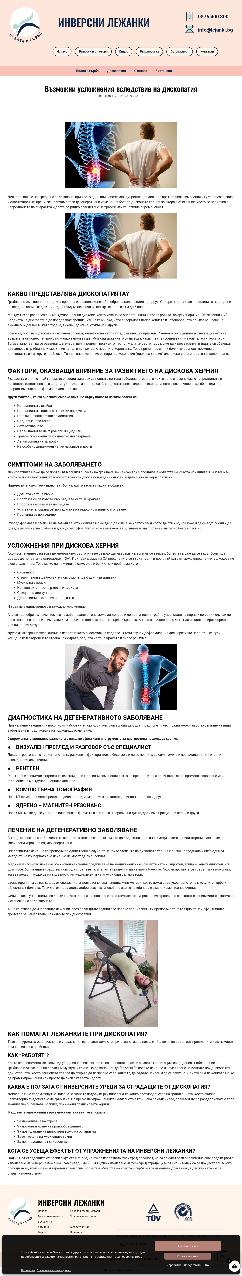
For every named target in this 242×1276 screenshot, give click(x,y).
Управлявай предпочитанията (188, 1265)
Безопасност (180, 51)
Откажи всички (187, 1256)
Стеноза (140, 71)
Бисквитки (28, 1270)
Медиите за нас (79, 1226)
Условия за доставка (83, 1216)
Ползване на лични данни (54, 1270)
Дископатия (116, 71)
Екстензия (164, 71)
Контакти (207, 51)
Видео (123, 51)
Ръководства (149, 51)
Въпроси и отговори (93, 51)
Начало (62, 51)
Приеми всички (188, 1246)
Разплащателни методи (85, 1211)
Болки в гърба (87, 71)
